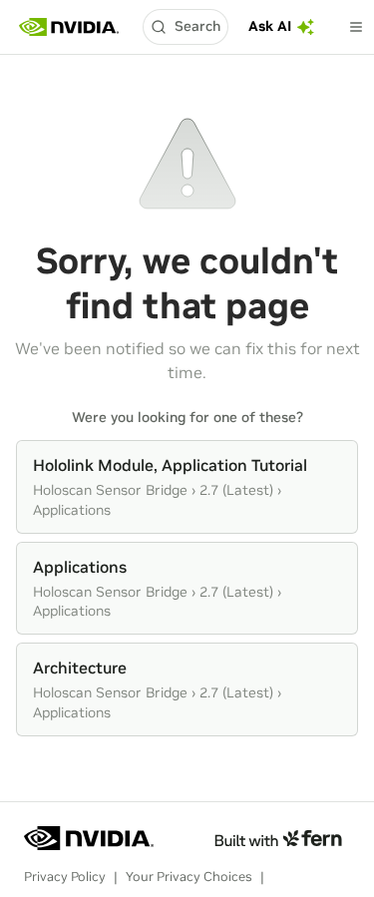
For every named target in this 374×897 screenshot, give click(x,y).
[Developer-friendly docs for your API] (277, 838)
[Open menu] (356, 27)
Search (197, 26)
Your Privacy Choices (189, 876)
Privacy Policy (65, 876)
